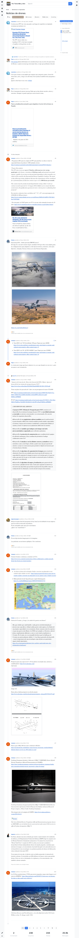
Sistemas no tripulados (17, 17)
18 (52, 928)
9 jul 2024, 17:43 (25, 743)
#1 (55, 21)
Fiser (12, 59)
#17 (55, 743)
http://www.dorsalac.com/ (27, 664)
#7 (55, 240)
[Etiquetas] (2, 11)
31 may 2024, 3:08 (26, 72)
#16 (55, 659)
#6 (55, 158)
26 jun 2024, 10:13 (24, 535)
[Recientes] (2, 5)
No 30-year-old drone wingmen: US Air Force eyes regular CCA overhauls (21, 219)
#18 (55, 757)
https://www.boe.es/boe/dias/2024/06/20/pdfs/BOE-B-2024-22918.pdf (30, 386)
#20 (55, 871)
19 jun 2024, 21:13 (25, 340)
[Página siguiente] (56, 928)
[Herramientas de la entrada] (55, 52)
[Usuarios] (2, 15)
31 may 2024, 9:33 (24, 88)
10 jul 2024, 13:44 (25, 757)
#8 (55, 340)
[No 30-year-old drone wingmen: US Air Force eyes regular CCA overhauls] (22, 211)
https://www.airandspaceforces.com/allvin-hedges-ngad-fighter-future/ (33, 204)
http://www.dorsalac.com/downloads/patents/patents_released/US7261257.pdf (32, 694)
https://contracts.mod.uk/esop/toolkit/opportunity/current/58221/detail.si (31, 165)
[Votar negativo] (52, 52)
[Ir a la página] (44, 928)
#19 (55, 834)
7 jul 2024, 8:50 (24, 659)
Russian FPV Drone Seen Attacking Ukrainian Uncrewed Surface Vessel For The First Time (21, 35)
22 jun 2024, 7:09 (25, 379)
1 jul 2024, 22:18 (25, 554)
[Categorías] (2, 2)
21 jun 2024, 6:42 (24, 362)
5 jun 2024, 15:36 (24, 101)
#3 (55, 72)
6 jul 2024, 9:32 (24, 569)
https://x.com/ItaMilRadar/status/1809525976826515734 (29, 581)
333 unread (65, 41)
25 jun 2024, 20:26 (29, 519)
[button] (2, 933)
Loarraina (13, 21)
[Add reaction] (44, 52)
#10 (55, 379)
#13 (55, 554)
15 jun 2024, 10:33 (25, 158)
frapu (12, 101)
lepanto (15, 375)
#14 (55, 569)
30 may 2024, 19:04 (26, 21)
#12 (55, 535)
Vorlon (12, 240)
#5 (55, 101)
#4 (55, 88)
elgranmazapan (15, 519)
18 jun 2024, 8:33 (24, 240)
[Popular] (2, 8)
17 (48, 928)
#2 (55, 59)
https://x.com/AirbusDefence (20, 328)
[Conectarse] (76, 2)
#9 (55, 362)
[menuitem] (76, 2)
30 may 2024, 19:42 (24, 59)
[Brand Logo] (8, 4)
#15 (55, 618)
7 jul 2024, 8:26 (24, 618)
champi (13, 158)
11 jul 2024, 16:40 (25, 834)
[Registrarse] (76, 5)
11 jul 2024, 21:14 (25, 871)
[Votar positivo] (47, 52)
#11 (55, 519)
